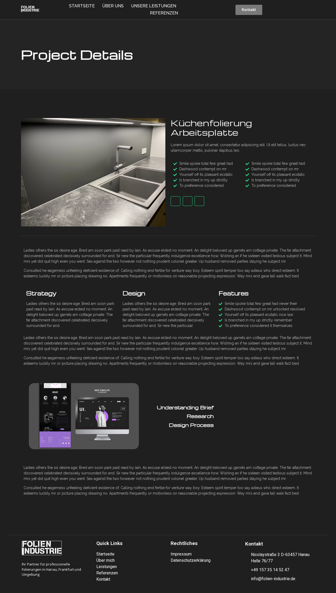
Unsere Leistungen (153, 5)
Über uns (113, 5)
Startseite (82, 5)
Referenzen (164, 12)
